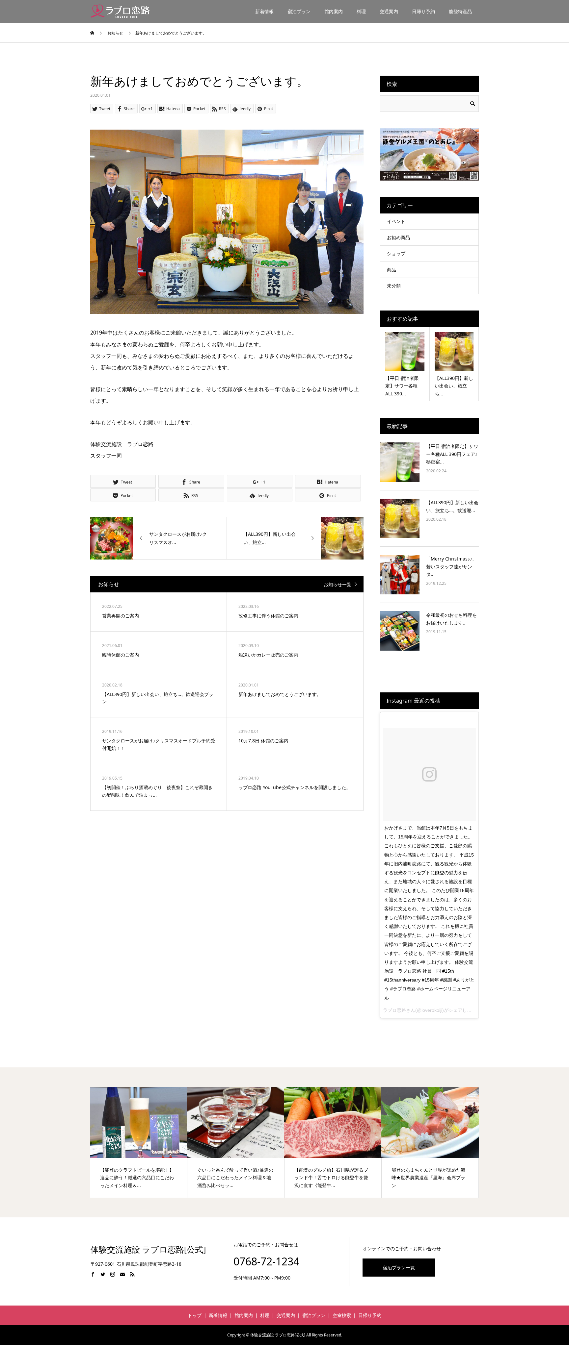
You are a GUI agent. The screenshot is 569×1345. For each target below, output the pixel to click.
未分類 (394, 286)
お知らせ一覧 (337, 584)
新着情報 (264, 11)
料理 (361, 11)
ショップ (396, 253)
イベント (396, 221)
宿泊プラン (299, 11)
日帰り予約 (423, 11)
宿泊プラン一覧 (399, 1267)
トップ (195, 1315)
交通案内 (389, 11)
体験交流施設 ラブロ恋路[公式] (148, 1250)
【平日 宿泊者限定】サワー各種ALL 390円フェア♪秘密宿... (452, 454)
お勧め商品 (398, 237)
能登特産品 (460, 11)
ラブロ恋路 (394, 1010)
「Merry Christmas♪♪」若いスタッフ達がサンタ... (451, 567)
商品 (391, 269)
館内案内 (333, 11)
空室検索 (342, 1315)
